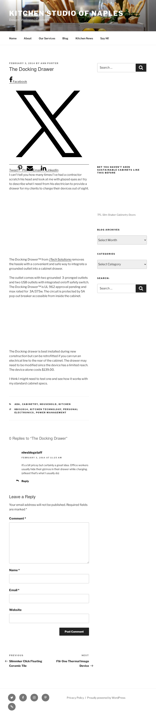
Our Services (47, 38)
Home (13, 38)
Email (14, 590)
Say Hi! (104, 38)
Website (15, 610)
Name (14, 570)
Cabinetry (30, 404)
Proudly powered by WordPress (106, 697)
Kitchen (65, 404)
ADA (17, 404)
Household (48, 404)
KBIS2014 (21, 409)
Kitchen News (84, 38)
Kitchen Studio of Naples (66, 13)
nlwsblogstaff (31, 452)
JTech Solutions (60, 259)
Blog (65, 38)
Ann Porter (50, 63)
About (28, 38)
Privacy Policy (75, 697)
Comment (17, 518)
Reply (25, 481)
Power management (51, 412)
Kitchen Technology (45, 409)
